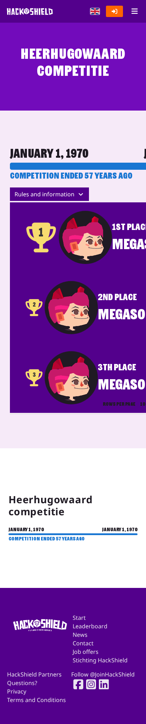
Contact (83, 643)
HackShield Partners (34, 674)
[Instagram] (89, 684)
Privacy (16, 691)
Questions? (22, 683)
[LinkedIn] (102, 684)
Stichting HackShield (100, 660)
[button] (95, 11)
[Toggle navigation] (134, 11)
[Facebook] (76, 684)
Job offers (86, 652)
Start (79, 618)
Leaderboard (90, 626)
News (80, 635)
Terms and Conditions (36, 700)
